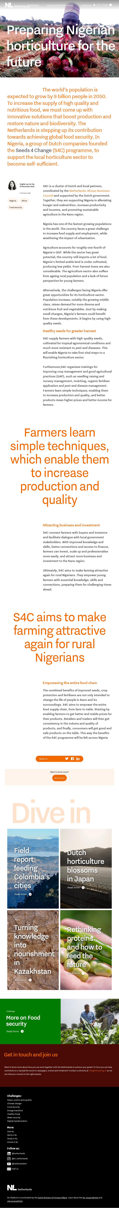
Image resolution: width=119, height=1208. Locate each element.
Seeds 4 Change (34, 150)
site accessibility (15, 1201)
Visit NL (10, 1131)
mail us (15, 1168)
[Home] (17, 5)
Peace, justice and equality (19, 1100)
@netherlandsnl (19, 1163)
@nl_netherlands (20, 1158)
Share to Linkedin (78, 758)
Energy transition (15, 1110)
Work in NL (12, 1135)
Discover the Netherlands (60, 5)
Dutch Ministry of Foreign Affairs (52, 1197)
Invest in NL (12, 1142)
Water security (13, 1117)
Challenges (33, 5)
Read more (21, 894)
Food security (15, 207)
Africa (24, 200)
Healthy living (13, 1114)
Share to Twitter (67, 758)
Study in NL (12, 1138)
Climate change (14, 1103)
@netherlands (18, 1153)
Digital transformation (17, 1121)
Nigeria (12, 200)
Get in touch (59, 778)
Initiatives (86, 5)
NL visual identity (91, 1197)
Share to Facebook (72, 758)
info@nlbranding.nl (97, 1070)
